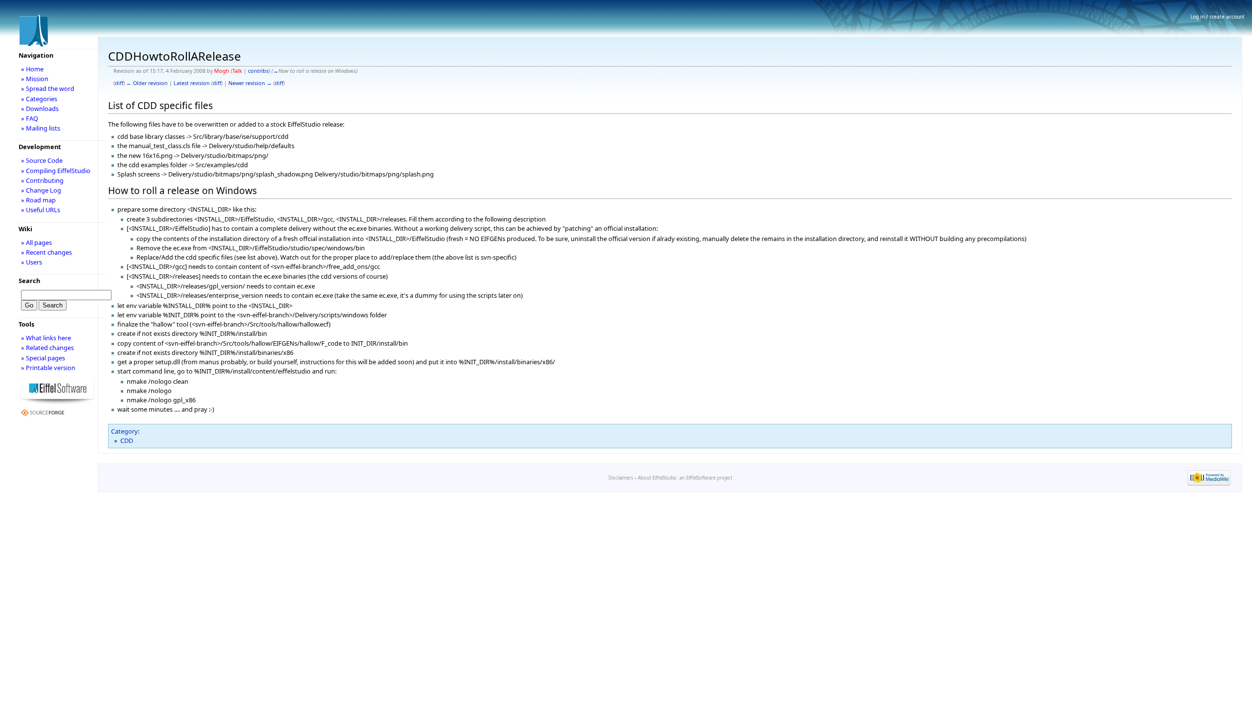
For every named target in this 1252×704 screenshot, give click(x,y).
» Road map (38, 200)
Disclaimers (620, 478)
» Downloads (40, 108)
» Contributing (42, 180)
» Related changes (47, 347)
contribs (258, 70)
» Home (32, 69)
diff (119, 83)
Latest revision (192, 83)
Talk (237, 70)
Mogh (221, 70)
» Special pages (43, 357)
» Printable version (48, 367)
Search (29, 280)
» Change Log (41, 190)
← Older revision (147, 83)
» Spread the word (47, 88)
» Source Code (42, 160)
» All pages (36, 242)
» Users (31, 262)
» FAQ (29, 118)
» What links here (46, 337)
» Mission (34, 78)
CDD (126, 440)
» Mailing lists (40, 128)
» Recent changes (46, 252)
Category (124, 431)
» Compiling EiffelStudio (55, 170)
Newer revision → (250, 83)
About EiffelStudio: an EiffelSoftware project (685, 478)
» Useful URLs (40, 209)
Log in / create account (1217, 16)
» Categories (39, 98)
